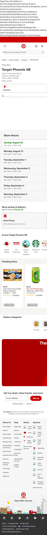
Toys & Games (12, 17)
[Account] (36, 46)
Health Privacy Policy (22, 529)
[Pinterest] (4, 518)
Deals (8, 25)
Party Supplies (31, 19)
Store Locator (14, 60)
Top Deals (14, 30)
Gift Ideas (23, 27)
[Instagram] (19, 518)
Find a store (6, 65)
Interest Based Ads (8, 529)
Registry (10, 35)
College (9, 4)
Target (4, 60)
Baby (10, 12)
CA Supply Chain (13, 523)
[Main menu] (4, 46)
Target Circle (26, 35)
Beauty (15, 12)
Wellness (20, 14)
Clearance (15, 25)
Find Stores (35, 35)
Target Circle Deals (26, 30)
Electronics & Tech (26, 17)
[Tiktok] (43, 518)
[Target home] (23, 46)
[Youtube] (35, 518)
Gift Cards (8, 22)
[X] (27, 518)
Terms (28, 404)
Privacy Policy (24, 523)
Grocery (9, 9)
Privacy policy (18, 404)
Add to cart (9, 305)
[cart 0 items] (42, 46)
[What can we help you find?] (23, 52)
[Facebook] (11, 518)
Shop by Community (21, 22)
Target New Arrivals (8, 1)
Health (14, 14)
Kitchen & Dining (29, 6)
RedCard (17, 35)
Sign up (36, 398)
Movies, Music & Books (15, 19)
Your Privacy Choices (28, 526)
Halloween (16, 4)
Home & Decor (16, 6)
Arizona (24, 60)
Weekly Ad (38, 30)
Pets (9, 14)
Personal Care (24, 12)
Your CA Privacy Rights (9, 526)
